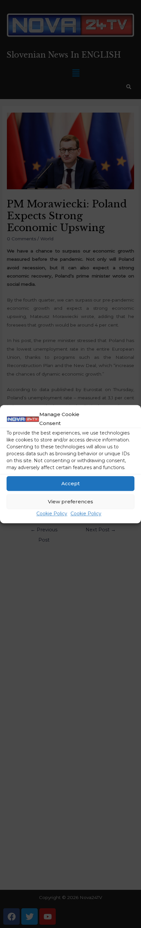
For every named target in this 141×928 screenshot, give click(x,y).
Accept (70, 483)
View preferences (70, 501)
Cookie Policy (51, 514)
